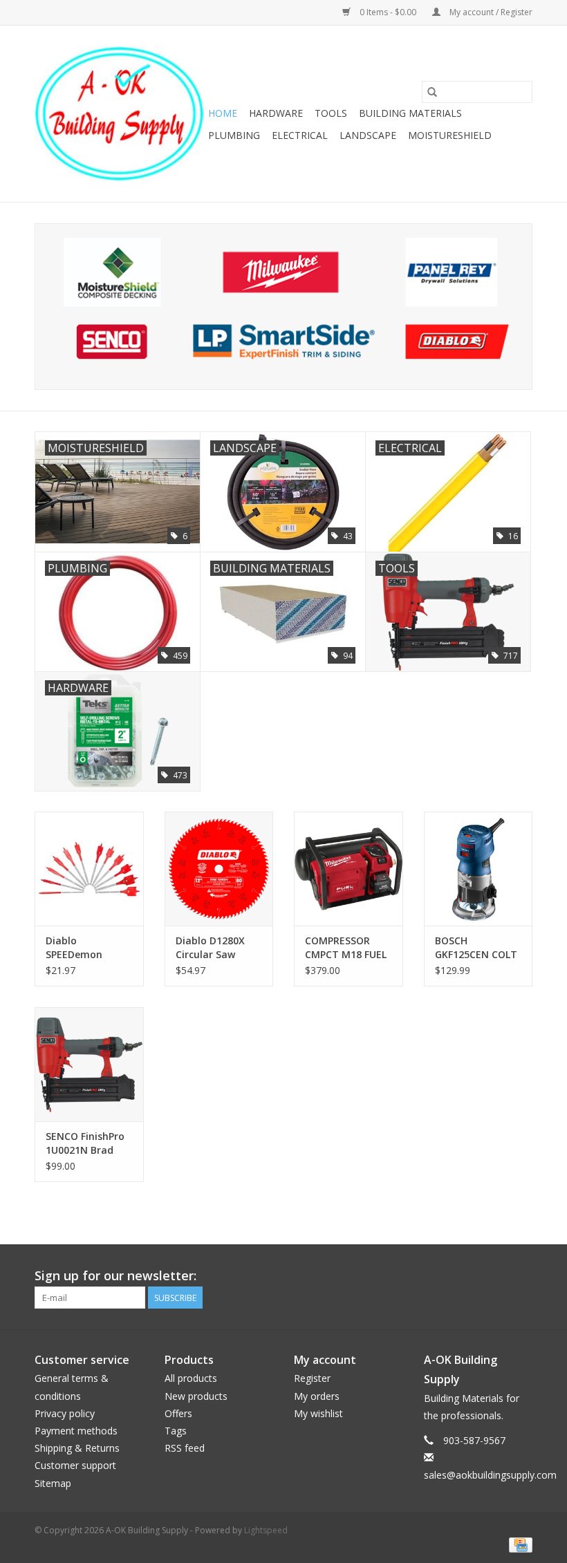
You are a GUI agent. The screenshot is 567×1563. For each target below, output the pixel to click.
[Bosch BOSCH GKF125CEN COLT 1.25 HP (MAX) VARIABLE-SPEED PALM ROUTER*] (478, 869)
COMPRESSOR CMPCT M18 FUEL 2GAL (346, 948)
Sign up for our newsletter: (115, 1276)
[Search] (432, 92)
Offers (178, 1413)
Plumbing (234, 135)
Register (312, 1378)
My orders (317, 1396)
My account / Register (489, 12)
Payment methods (76, 1430)
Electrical (300, 135)
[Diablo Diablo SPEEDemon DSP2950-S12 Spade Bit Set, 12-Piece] (89, 869)
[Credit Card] (518, 1545)
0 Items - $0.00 (387, 12)
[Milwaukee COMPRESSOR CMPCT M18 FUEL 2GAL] (348, 869)
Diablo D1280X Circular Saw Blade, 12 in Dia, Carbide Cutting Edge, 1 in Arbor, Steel (215, 948)
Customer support (75, 1465)
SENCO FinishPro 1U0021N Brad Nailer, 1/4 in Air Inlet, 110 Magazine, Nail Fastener (85, 1143)
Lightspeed (266, 1530)
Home (222, 113)
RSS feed (185, 1447)
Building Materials (410, 113)
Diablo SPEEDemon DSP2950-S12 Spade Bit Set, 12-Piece (88, 948)
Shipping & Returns (77, 1447)
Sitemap (53, 1483)
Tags (176, 1430)
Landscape (368, 135)
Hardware (276, 113)
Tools (331, 113)
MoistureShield (450, 135)
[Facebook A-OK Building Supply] (521, 1276)
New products (196, 1396)
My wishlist (318, 1413)
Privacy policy (65, 1413)
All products (191, 1378)
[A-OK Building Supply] (119, 113)
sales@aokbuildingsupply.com (490, 1474)
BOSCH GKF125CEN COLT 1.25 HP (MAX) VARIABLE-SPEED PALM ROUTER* (476, 948)
